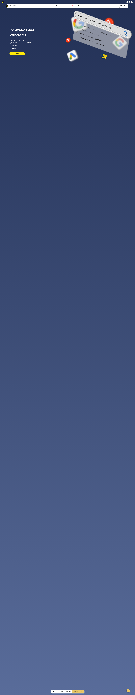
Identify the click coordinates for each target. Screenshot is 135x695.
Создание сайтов (65, 5)
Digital (57, 5)
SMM (52, 5)
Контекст (74, 5)
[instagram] (127, 2)
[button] (78, 691)
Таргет (80, 5)
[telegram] (132, 2)
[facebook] (129, 2)
